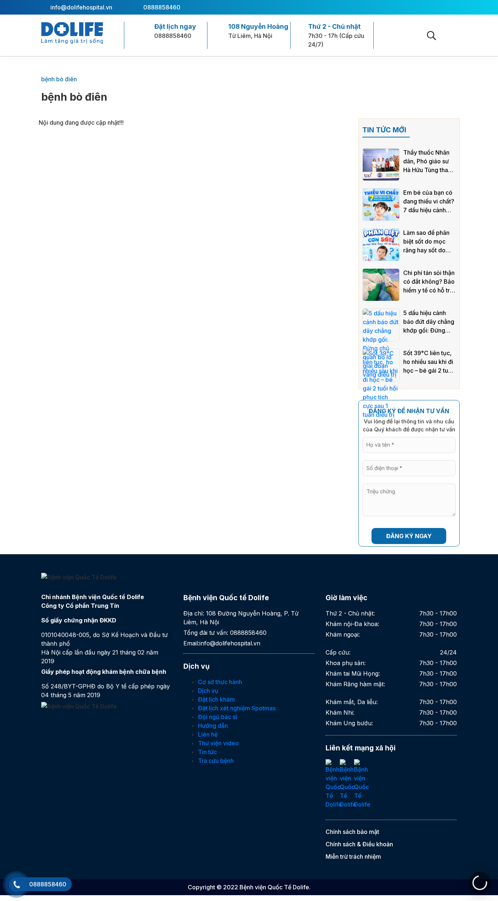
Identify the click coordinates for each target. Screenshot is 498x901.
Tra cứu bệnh (216, 760)
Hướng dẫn (213, 725)
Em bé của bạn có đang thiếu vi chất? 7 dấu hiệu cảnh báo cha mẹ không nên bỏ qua (428, 201)
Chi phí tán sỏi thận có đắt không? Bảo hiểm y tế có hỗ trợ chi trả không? (429, 282)
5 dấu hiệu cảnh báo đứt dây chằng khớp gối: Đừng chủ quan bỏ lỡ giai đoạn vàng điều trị (429, 322)
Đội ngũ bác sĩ (217, 717)
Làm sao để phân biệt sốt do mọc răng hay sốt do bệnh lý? (426, 242)
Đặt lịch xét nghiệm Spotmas (237, 708)
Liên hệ (208, 734)
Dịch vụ (208, 690)
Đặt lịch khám (216, 699)
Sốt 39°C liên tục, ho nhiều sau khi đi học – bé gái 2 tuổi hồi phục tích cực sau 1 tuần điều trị (428, 362)
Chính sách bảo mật (352, 831)
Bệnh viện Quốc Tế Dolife (274, 887)
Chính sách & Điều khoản (359, 844)
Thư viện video (218, 743)
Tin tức (207, 752)
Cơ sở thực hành (220, 682)
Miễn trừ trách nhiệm (353, 856)
